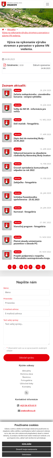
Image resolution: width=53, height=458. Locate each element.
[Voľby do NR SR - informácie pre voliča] (7, 108)
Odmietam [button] (26, 454)
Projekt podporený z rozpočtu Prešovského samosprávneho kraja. (32, 257)
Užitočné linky (26, 384)
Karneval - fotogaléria (25, 211)
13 (38, 267)
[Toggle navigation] (47, 4)
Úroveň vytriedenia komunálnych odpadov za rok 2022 (31, 169)
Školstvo (26, 377)
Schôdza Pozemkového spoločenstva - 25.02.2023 (26, 198)
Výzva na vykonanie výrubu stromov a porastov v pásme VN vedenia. (25, 34)
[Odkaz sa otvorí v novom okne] (26, 392)
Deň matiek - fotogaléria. (26, 123)
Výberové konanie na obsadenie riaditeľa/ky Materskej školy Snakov (32, 154)
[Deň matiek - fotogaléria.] (7, 123)
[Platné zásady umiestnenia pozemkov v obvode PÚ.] (7, 240)
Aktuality (11, 29)
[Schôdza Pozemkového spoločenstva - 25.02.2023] (7, 196)
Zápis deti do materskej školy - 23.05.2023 (29, 139)
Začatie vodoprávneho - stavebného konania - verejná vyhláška (32, 95)
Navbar (6, 4)
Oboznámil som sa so (27, 349)
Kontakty (26, 387)
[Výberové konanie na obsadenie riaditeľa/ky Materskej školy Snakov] (7, 152)
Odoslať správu (26, 357)
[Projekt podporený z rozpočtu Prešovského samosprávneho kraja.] (7, 255)
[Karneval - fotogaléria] (7, 211)
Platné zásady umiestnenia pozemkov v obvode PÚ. (28, 242)
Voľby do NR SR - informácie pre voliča (30, 110)
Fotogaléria (26, 380)
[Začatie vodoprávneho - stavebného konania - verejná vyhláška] (7, 93)
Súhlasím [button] (26, 444)
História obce (26, 374)
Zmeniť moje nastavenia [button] (26, 449)
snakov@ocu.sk (28, 411)
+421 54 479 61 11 (28, 406)
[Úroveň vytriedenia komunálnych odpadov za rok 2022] (7, 167)
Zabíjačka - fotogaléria (25, 182)
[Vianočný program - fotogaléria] (7, 225)
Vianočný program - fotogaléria (30, 226)
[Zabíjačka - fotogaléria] (7, 181)
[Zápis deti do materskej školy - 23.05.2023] (7, 137)
